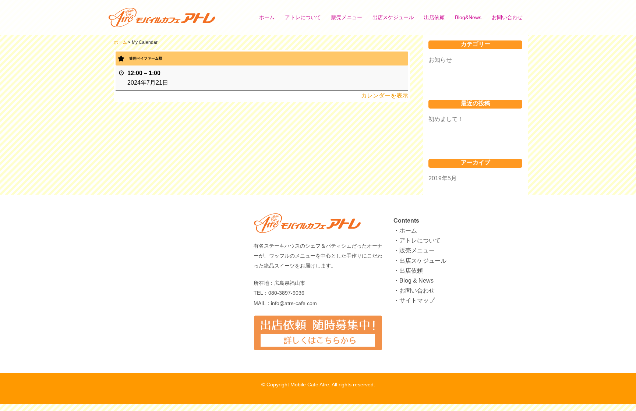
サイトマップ (417, 300)
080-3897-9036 (286, 293)
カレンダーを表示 (384, 95)
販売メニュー (346, 17)
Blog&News (468, 17)
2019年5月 (442, 178)
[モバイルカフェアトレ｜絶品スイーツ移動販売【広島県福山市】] (167, 17)
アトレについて (303, 17)
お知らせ (440, 60)
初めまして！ (446, 119)
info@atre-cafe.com (294, 303)
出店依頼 (434, 17)
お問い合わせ (507, 17)
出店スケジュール (393, 17)
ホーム (267, 17)
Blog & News (416, 280)
